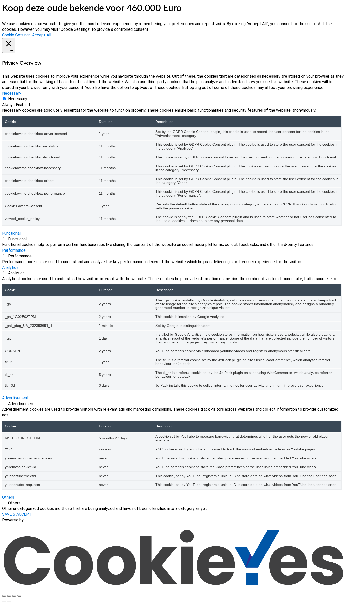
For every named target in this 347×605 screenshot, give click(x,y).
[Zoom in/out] (4, 596)
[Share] (14, 596)
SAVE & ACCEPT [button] (17, 514)
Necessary (17, 98)
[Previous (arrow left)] (4, 601)
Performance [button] (14, 250)
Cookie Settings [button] (16, 35)
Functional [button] (11, 233)
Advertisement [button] (15, 397)
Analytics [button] (10, 267)
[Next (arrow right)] (9, 601)
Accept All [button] (41, 35)
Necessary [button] (11, 93)
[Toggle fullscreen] (9, 596)
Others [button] (8, 497)
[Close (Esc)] (19, 596)
